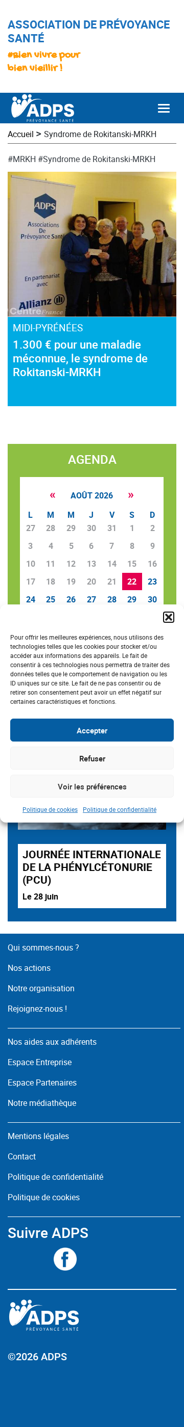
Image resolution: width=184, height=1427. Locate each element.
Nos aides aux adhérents (52, 1041)
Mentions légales (38, 1136)
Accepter (92, 730)
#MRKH (22, 159)
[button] (169, 617)
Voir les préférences (92, 786)
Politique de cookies (50, 809)
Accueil (21, 134)
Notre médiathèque (43, 1102)
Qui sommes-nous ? (43, 947)
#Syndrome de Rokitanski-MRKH (96, 159)
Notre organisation (41, 988)
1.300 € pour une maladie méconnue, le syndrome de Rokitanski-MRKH (80, 358)
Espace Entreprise (40, 1062)
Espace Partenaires (42, 1082)
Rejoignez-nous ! (37, 1008)
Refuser (92, 758)
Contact (22, 1156)
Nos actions (29, 967)
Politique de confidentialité (119, 809)
